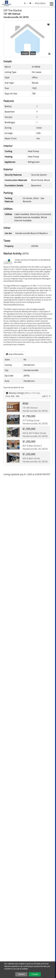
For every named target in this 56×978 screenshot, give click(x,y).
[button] (51, 4)
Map (33, 53)
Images (25, 53)
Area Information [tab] (15, 354)
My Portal (41, 3)
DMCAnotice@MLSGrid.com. (14, 304)
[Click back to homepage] (5, 3)
